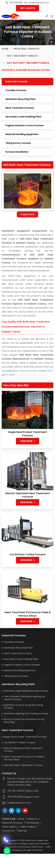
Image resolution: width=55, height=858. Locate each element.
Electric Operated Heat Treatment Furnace (27, 494)
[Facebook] (5, 810)
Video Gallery (27, 826)
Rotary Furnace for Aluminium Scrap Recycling (24, 721)
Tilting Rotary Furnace (18, 143)
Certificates (32, 822)
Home (5, 48)
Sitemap (22, 830)
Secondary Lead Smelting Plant (23, 116)
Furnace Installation (16, 151)
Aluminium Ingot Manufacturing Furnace (26, 690)
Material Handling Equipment (21, 134)
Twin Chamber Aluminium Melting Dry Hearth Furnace (24, 698)
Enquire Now (27, 214)
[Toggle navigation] (51, 16)
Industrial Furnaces (26, 48)
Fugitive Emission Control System (24, 125)
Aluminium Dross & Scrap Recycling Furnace (23, 706)
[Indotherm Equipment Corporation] (11, 16)
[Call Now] (6, 838)
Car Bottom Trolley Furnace (27, 554)
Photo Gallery (9, 826)
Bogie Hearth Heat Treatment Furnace (27, 433)
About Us (33, 818)
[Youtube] (25, 810)
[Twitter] (11, 810)
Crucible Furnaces (15, 90)
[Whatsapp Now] (7, 850)
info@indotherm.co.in (38, 2)
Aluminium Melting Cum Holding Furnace (26, 713)
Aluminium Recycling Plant (20, 99)
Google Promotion (33, 849)
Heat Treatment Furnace (22, 55)
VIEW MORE (26, 441)
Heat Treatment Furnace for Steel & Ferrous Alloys (28, 613)
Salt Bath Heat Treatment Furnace (23, 765)
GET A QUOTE (27, 8)
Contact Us (8, 830)
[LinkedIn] (18, 810)
